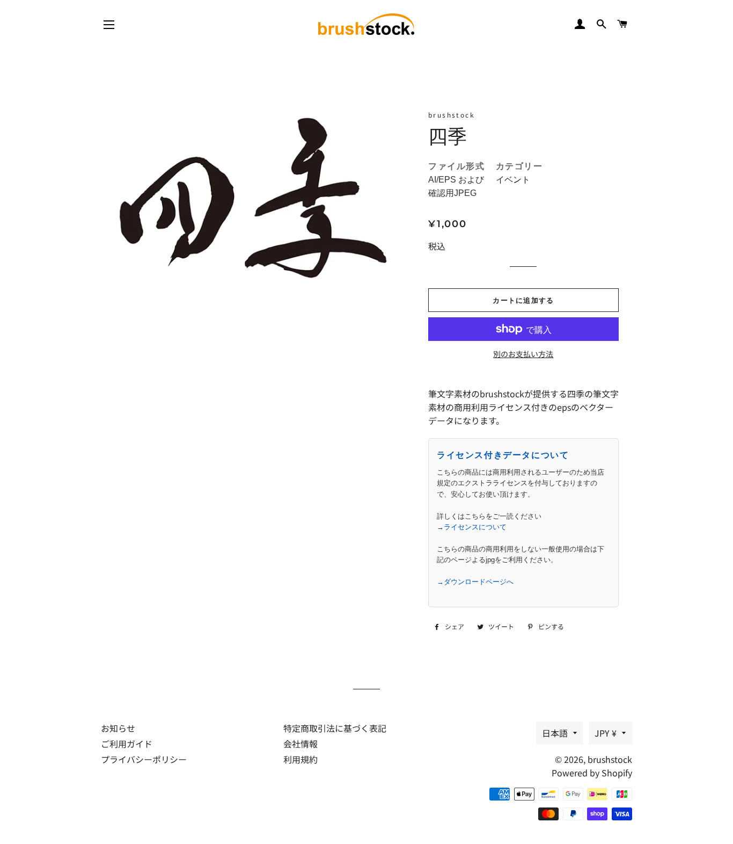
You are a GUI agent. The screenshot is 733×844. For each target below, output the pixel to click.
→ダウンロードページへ (475, 582)
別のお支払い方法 (523, 353)
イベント (513, 179)
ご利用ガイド (126, 743)
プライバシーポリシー (144, 759)
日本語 (555, 732)
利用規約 (300, 759)
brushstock (610, 759)
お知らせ (118, 728)
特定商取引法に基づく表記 (334, 728)
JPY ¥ (606, 732)
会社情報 (300, 743)
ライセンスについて (475, 527)
